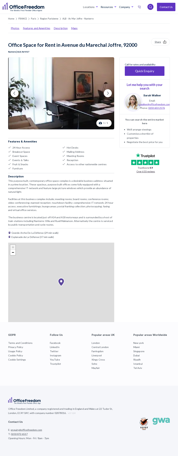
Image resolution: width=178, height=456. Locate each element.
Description (61, 28)
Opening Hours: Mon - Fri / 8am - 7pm (28, 438)
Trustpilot (55, 363)
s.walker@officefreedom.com (154, 104)
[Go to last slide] (15, 93)
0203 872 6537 (143, 7)
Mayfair (96, 367)
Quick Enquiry (144, 71)
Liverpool (97, 355)
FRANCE (22, 18)
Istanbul (138, 363)
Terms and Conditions (20, 342)
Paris (33, 18)
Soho (94, 363)
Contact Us (166, 7)
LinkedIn (54, 347)
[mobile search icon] (150, 7)
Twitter (54, 351)
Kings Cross (98, 359)
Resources (107, 7)
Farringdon (97, 351)
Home (11, 18)
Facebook (55, 342)
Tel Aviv (137, 367)
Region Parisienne (49, 18)
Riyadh (137, 359)
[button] (61, 282)
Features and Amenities (36, 28)
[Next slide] (108, 93)
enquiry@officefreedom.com (26, 429)
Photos (15, 28)
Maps (74, 28)
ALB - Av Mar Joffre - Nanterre (78, 18)
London (96, 342)
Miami (136, 347)
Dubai (136, 355)
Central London (100, 347)
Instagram (55, 355)
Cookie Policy (15, 355)
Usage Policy (15, 351)
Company (124, 7)
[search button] (44, 7)
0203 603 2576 (156, 107)
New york (138, 342)
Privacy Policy (15, 347)
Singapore (138, 351)
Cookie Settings (17, 359)
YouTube (55, 359)
